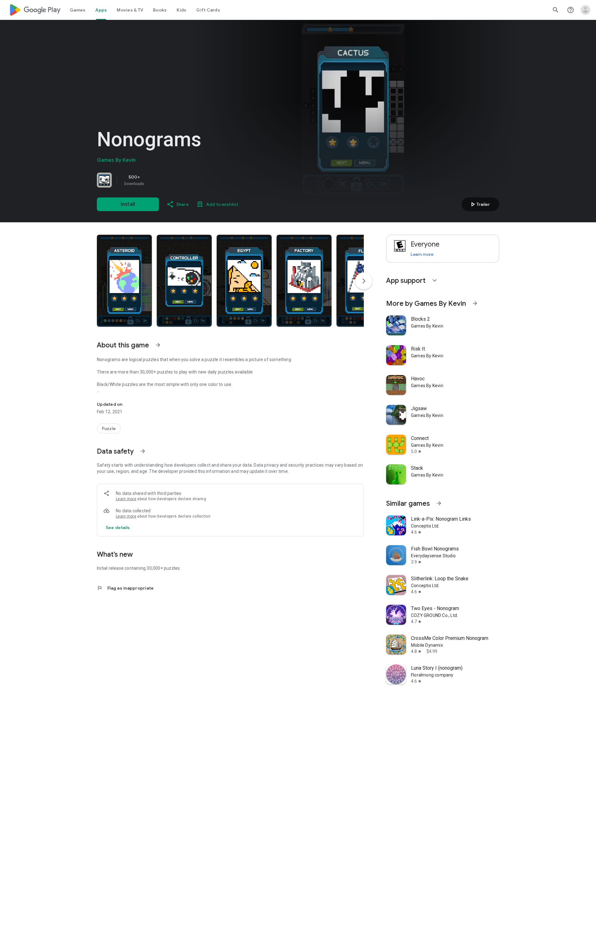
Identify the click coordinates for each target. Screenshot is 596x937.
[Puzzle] (109, 428)
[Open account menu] (585, 9)
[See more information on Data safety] (142, 451)
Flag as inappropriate (125, 588)
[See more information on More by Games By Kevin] (474, 303)
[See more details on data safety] (118, 527)
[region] (184, 180)
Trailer (479, 204)
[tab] (77, 10)
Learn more (126, 499)
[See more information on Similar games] (438, 503)
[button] (124, 281)
